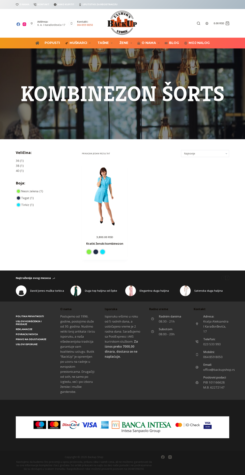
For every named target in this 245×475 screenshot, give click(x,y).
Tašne (103, 43)
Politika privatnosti (30, 316)
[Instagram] (24, 24)
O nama (24, 4)
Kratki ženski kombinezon (104, 243)
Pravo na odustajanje (31, 339)
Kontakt (43, 4)
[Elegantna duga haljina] (130, 290)
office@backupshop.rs (219, 370)
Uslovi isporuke (26, 344)
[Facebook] (18, 24)
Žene (123, 43)
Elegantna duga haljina (154, 290)
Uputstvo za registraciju (100, 4)
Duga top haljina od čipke (101, 290)
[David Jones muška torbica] (21, 290)
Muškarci (78, 43)
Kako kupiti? (66, 4)
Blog (174, 43)
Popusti (52, 43)
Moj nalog (199, 43)
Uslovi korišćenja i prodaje (29, 323)
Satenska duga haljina (208, 290)
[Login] (207, 23)
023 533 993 (212, 344)
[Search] (198, 23)
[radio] (89, 252)
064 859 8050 (85, 25)
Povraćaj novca (27, 334)
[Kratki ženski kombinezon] (105, 196)
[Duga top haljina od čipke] (75, 290)
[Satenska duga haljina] (185, 290)
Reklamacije (24, 329)
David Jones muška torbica (47, 290)
